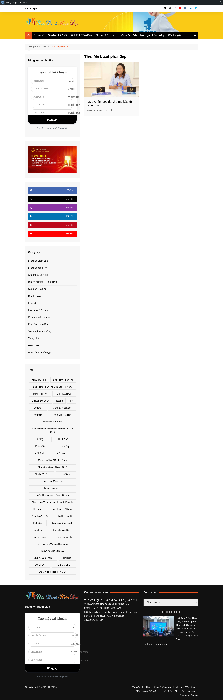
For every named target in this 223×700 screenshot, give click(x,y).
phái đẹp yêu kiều (40, 516)
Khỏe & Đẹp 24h (128, 35)
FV (71, 400)
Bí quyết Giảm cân (38, 260)
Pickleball (37, 523)
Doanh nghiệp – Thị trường (42, 282)
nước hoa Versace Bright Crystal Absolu (52, 502)
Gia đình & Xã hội (57, 35)
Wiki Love (33, 345)
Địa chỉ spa (64, 565)
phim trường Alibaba (61, 509)
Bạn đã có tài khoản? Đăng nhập (52, 128)
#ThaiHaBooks (39, 380)
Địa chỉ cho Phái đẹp (39, 352)
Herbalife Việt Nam (52, 421)
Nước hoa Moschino (52, 481)
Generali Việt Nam (62, 407)
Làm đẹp (64, 446)
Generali (38, 407)
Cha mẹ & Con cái (105, 35)
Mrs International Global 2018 (52, 467)
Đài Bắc (67, 558)
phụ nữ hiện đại (65, 516)
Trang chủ (39, 35)
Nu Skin (66, 474)
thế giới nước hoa (63, 537)
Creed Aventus (64, 393)
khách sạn (40, 446)
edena (59, 400)
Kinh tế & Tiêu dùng (81, 35)
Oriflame (37, 509)
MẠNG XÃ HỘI (96, 604)
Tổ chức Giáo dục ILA (52, 551)
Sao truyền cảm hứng (39, 331)
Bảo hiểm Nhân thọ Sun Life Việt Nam (52, 386)
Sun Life (38, 530)
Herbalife (38, 414)
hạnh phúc (63, 439)
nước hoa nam (52, 488)
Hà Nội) (39, 439)
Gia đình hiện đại (98, 110)
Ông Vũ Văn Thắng (43, 558)
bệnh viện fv (40, 393)
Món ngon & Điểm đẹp (152, 35)
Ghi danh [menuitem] (23, 2)
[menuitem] (2, 2)
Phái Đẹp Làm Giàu (38, 324)
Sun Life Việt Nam (62, 530)
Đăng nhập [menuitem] (11, 2)
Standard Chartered (62, 523)
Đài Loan (39, 565)
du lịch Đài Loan (40, 400)
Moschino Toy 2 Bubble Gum (52, 460)
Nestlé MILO (41, 474)
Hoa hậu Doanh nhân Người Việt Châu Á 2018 (52, 430)
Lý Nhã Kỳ (39, 453)
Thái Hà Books (39, 537)
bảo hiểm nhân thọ (63, 380)
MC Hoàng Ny (63, 453)
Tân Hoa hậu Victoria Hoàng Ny (52, 544)
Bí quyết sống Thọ (38, 267)
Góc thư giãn (175, 35)
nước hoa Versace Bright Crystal (52, 495)
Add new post (32, 8)
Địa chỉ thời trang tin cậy (52, 571)
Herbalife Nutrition (62, 414)
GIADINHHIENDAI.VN (117, 604)
